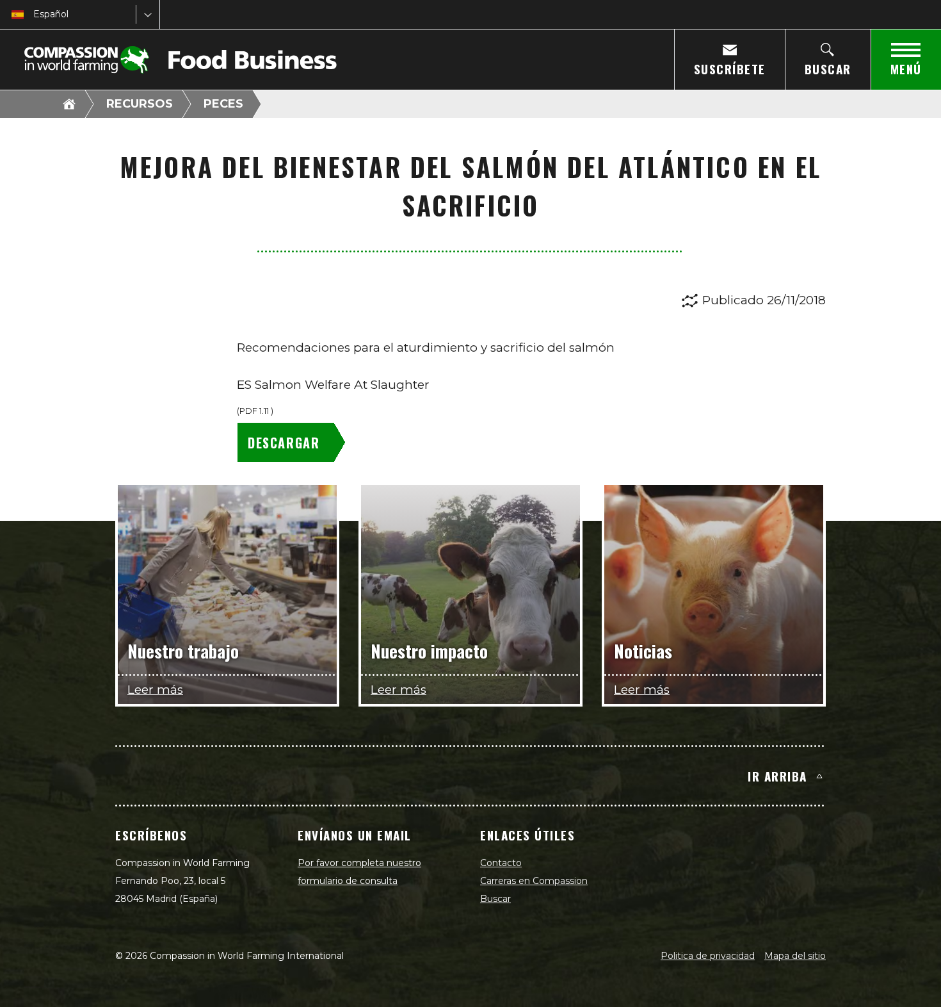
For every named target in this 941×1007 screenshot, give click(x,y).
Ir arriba (777, 776)
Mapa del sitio (795, 956)
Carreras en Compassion (534, 881)
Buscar (495, 899)
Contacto (501, 863)
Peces (223, 104)
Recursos (139, 104)
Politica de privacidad (708, 956)
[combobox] (34, 14)
